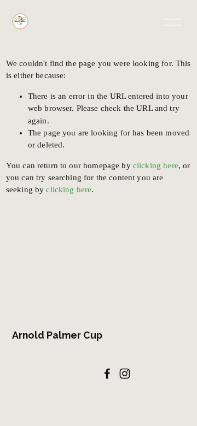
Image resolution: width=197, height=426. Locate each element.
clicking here (155, 165)
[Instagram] (124, 373)
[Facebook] (107, 373)
